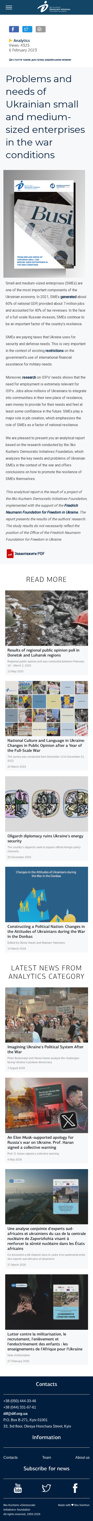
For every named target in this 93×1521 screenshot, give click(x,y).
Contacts (10, 1457)
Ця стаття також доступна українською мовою (40, 59)
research (29, 377)
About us (82, 1457)
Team (46, 1457)
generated (68, 297)
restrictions (55, 351)
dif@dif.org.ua (15, 1414)
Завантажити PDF (29, 554)
